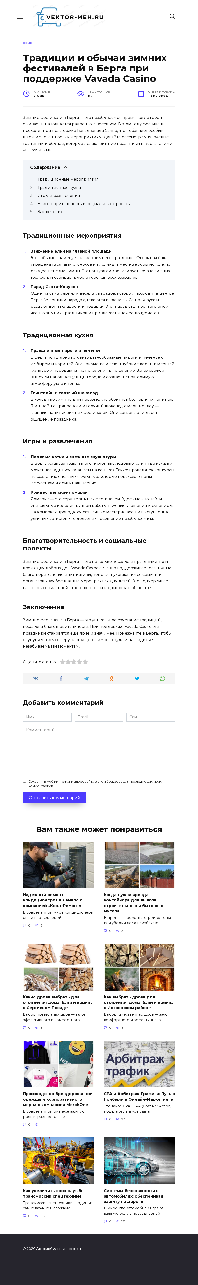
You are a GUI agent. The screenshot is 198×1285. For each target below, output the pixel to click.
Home (27, 43)
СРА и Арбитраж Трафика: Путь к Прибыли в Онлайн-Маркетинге (139, 1096)
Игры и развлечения (59, 195)
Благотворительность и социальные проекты (84, 203)
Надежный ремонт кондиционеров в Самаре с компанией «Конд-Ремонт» (52, 900)
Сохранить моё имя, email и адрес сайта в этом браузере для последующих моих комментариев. (95, 784)
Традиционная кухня (59, 187)
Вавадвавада (90, 130)
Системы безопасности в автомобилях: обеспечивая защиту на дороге (133, 1196)
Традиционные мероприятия (68, 179)
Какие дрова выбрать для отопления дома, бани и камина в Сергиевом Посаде (58, 1002)
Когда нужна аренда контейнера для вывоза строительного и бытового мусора (133, 902)
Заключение (50, 211)
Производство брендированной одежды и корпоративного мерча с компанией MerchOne (57, 1099)
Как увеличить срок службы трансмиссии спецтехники (54, 1193)
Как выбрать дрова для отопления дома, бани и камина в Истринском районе (139, 1002)
